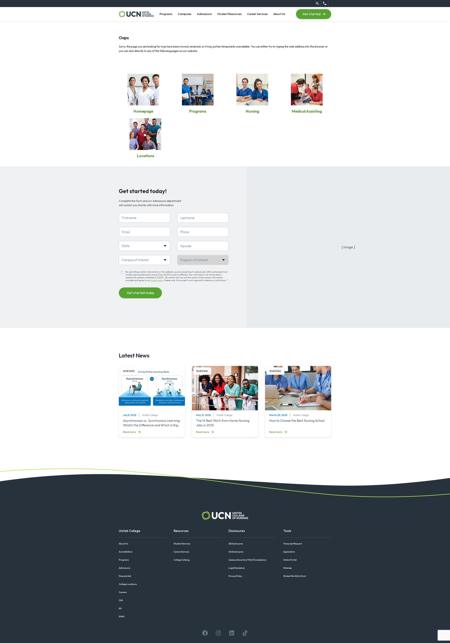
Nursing (252, 111)
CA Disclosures (236, 551)
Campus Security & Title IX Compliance (247, 560)
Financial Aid (125, 576)
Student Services (182, 543)
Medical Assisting (307, 111)
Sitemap (287, 568)
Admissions (204, 14)
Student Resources (229, 14)
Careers (123, 592)
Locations (145, 155)
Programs (166, 14)
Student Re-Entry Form (294, 576)
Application (289, 551)
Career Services (257, 14)
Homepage (143, 111)
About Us (279, 14)
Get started (311, 14)
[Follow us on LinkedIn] (232, 633)
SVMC (122, 616)
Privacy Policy (235, 576)
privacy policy (157, 280)
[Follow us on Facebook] (205, 633)
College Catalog (181, 560)
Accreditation (125, 551)
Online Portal (290, 560)
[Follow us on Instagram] (218, 633)
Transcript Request (292, 543)
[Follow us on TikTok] (245, 633)
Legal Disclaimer (237, 568)
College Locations (128, 584)
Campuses (184, 14)
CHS (121, 600)
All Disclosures (236, 543)
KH (120, 608)
